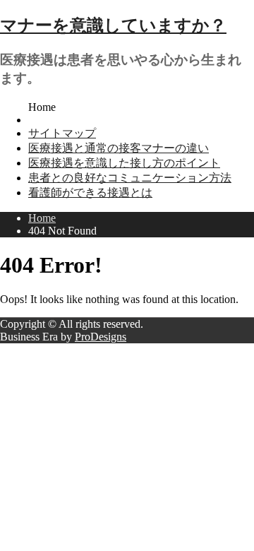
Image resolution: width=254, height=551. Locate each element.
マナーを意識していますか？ (113, 25)
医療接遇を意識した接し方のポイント (124, 163)
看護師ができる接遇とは (90, 192)
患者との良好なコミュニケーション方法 (129, 178)
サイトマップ (62, 133)
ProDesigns (100, 337)
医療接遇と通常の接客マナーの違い (118, 148)
